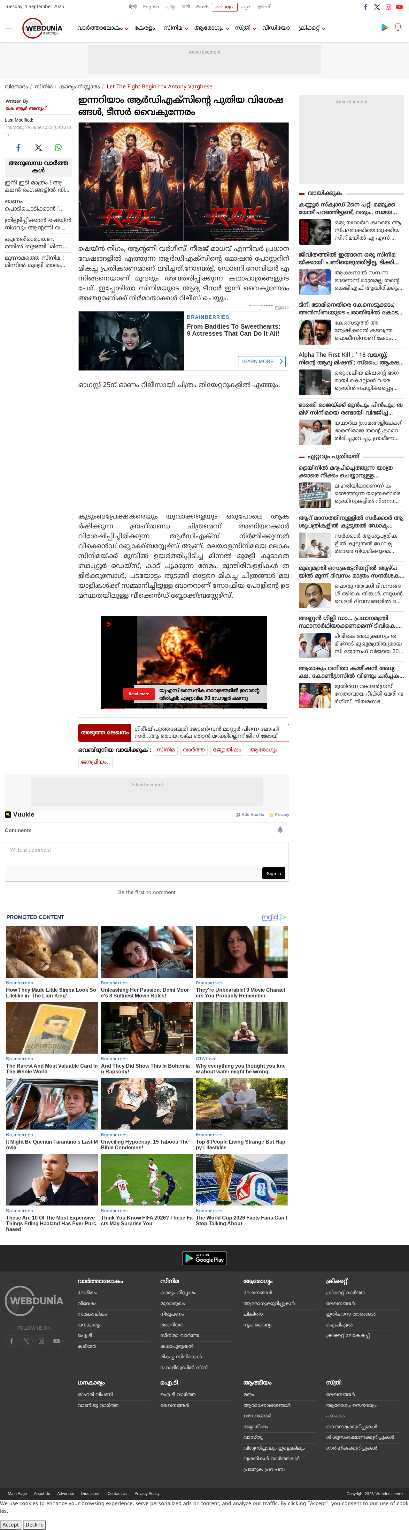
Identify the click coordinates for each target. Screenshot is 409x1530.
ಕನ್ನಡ (246, 7)
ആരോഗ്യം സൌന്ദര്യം (351, 1406)
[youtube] (399, 7)
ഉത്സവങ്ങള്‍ (257, 1416)
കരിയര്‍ (87, 1347)
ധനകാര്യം (89, 1325)
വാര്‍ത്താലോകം (100, 28)
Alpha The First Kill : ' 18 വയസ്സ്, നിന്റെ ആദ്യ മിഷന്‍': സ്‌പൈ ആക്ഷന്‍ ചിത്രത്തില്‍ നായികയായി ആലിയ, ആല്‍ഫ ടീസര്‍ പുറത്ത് (351, 359)
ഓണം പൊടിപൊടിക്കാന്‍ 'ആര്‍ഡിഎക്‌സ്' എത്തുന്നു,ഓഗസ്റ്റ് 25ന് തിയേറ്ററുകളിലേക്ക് (38, 205)
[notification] (397, 27)
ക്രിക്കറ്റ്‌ (309, 28)
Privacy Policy (147, 1493)
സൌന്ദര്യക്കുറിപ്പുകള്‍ (351, 1427)
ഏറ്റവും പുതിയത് (333, 456)
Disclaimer (91, 1493)
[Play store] (385, 27)
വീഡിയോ (276, 28)
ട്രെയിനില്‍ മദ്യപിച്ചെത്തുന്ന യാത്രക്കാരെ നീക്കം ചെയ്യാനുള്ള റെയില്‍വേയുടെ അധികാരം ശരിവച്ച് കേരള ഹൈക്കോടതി (350, 472)
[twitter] (377, 7)
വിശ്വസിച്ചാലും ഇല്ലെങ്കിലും (274, 1448)
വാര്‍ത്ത (194, 750)
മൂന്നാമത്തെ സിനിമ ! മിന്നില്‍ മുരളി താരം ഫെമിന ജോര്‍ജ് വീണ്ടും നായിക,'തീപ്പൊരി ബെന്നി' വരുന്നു (38, 261)
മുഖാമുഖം (172, 1304)
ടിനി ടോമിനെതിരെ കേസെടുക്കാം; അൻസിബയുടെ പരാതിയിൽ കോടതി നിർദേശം (348, 309)
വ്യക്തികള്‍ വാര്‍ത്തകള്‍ (271, 1459)
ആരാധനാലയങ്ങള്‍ (267, 1406)
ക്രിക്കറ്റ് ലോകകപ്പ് (348, 1336)
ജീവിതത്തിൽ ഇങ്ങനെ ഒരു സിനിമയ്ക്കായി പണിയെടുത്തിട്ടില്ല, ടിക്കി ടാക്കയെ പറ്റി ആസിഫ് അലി (347, 259)
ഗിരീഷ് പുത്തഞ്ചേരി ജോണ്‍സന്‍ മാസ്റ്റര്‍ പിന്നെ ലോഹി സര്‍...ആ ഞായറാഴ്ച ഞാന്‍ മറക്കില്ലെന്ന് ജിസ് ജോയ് (207, 733)
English (151, 7)
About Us (42, 1493)
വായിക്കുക (325, 193)
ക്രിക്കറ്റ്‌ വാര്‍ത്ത (345, 1293)
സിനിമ (173, 28)
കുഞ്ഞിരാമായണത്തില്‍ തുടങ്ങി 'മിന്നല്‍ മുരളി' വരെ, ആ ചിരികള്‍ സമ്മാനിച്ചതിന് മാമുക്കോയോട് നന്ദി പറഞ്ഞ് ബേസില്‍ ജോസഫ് (38, 242)
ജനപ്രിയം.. (95, 762)
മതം (248, 1395)
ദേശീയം (87, 1293)
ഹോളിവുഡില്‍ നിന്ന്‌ (184, 1368)
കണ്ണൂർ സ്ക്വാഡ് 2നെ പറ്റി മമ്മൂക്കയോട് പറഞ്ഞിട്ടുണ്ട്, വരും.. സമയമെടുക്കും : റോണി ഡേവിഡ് (347, 209)
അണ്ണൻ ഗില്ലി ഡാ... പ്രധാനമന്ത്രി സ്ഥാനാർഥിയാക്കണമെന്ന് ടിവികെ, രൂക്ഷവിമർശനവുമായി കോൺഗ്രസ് (349, 622)
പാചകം (335, 1416)
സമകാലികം (92, 1314)
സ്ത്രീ (243, 28)
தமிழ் (170, 7)
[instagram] (388, 7)
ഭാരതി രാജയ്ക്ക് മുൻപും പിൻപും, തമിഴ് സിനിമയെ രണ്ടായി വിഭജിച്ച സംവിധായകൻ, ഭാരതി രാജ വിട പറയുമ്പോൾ (351, 409)
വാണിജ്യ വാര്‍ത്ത (98, 1406)
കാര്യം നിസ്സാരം (79, 87)
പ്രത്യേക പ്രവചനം (264, 1470)
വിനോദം (16, 87)
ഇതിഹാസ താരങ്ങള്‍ (351, 1314)
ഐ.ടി (85, 1336)
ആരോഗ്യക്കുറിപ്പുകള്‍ (269, 1304)
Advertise (65, 1493)
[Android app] (204, 1258)
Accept (11, 1525)
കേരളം (145, 28)
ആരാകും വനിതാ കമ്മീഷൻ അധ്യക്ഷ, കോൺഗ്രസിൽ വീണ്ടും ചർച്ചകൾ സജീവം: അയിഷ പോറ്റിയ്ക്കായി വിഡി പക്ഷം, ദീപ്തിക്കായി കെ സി (349, 672)
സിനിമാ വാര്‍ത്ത (179, 1336)
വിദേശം (87, 1304)
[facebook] (366, 7)
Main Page (17, 1493)
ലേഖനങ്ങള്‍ (257, 1293)
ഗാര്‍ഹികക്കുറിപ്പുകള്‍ (351, 1448)
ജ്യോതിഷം (227, 750)
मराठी (185, 7)
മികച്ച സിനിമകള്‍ (181, 1357)
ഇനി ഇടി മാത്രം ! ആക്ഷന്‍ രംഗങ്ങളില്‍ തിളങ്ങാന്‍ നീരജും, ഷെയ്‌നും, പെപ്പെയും (37, 186)
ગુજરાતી (264, 7)
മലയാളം (224, 7)
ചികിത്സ (253, 1314)
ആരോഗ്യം (208, 28)
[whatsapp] (58, 147)
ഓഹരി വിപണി (95, 1395)
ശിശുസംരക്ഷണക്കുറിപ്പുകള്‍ (360, 1438)
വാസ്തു (253, 1438)
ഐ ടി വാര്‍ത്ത (178, 1395)
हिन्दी (133, 7)
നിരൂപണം (172, 1314)
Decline (34, 1525)
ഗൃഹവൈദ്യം (258, 1325)
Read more (139, 694)
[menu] (11, 28)
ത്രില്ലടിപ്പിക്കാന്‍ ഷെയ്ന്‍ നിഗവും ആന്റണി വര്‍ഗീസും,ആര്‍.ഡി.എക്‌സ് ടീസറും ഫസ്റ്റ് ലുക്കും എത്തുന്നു (38, 224)
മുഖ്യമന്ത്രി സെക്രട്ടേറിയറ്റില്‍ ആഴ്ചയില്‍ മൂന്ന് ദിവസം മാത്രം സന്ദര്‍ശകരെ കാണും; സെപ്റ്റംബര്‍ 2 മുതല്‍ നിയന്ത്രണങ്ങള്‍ (349, 572)
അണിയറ (171, 1325)
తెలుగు (202, 7)
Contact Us (117, 1493)
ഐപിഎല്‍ (339, 1325)
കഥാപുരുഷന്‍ (177, 1347)
